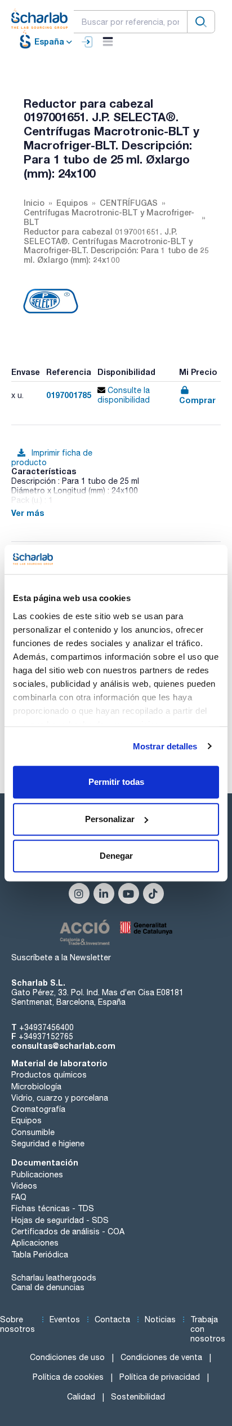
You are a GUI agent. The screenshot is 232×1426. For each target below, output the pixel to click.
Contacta (112, 1319)
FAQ (18, 1197)
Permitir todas (116, 782)
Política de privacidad (159, 1376)
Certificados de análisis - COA (67, 1231)
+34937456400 (46, 1027)
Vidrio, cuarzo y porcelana (59, 1097)
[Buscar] (201, 21)
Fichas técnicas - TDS (52, 1208)
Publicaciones (37, 1174)
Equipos (26, 1120)
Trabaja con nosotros (207, 1329)
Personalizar (110, 819)
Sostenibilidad (138, 1396)
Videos (24, 1185)
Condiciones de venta (161, 1357)
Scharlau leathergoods (53, 1277)
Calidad (81, 1396)
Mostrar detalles (165, 746)
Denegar (116, 855)
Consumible (33, 1132)
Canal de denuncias (47, 1287)
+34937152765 (46, 1036)
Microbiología (36, 1086)
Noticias (160, 1319)
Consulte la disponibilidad (123, 395)
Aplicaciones (35, 1242)
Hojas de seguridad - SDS (60, 1220)
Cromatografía (38, 1109)
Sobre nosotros (17, 1324)
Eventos (65, 1319)
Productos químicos (49, 1074)
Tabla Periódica (39, 1254)
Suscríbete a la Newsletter (61, 957)
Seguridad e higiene (47, 1143)
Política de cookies (68, 1376)
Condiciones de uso (67, 1357)
